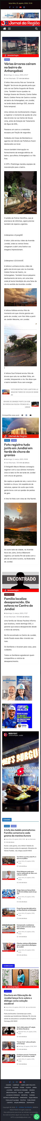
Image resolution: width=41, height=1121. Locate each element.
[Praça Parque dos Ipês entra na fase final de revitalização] (8, 914)
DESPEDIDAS (30, 1102)
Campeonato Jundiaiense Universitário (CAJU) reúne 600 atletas (26, 926)
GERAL (33, 1092)
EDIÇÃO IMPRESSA (19, 1102)
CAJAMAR (15, 1087)
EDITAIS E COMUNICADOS (10, 1097)
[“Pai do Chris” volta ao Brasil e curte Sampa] (8, 1045)
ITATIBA (22, 1087)
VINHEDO (32, 1090)
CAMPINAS (16, 1085)
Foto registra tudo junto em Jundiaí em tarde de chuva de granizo (24, 392)
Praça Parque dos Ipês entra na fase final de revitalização (26, 909)
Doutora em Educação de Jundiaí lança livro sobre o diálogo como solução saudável (18, 999)
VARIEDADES (8, 991)
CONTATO (10, 1102)
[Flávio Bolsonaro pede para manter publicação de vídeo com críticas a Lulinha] (8, 877)
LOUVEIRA (9, 1090)
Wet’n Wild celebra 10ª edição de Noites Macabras (26, 1028)
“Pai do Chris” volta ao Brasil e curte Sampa (26, 1043)
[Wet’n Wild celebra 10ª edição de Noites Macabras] (8, 1032)
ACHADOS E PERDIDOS (13, 1095)
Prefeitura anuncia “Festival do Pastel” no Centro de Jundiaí (26, 1055)
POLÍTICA (23, 1100)
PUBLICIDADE (31, 1100)
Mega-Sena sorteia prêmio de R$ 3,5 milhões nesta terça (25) (27, 891)
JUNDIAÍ (7, 59)
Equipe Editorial (33, 1097)
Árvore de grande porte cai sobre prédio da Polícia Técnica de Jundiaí (16, 404)
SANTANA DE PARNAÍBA (21, 1090)
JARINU (34, 1087)
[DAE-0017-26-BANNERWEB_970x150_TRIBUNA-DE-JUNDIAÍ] (20, 14)
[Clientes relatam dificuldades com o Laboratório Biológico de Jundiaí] (8, 949)
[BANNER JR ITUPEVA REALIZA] (17, 705)
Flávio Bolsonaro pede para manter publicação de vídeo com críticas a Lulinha (27, 873)
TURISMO (32, 1095)
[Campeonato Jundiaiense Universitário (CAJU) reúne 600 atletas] (8, 931)
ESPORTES (24, 1095)
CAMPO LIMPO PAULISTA (28, 1085)
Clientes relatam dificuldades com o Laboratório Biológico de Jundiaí (27, 945)
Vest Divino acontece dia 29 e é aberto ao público (26, 857)
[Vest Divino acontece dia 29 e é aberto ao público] (8, 861)
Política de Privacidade (12, 1100)
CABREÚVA (7, 1087)
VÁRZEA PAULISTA (9, 594)
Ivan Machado (11, 78)
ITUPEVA (28, 1087)
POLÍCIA (20, 1092)
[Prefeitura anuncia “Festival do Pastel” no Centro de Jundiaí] (8, 1059)
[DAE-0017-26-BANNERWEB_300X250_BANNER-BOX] (17, 677)
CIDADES (7, 440)
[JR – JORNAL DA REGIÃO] (20, 22)
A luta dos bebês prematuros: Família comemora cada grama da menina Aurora (19, 833)
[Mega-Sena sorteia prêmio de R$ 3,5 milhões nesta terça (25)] (8, 896)
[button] (37, 1117)
